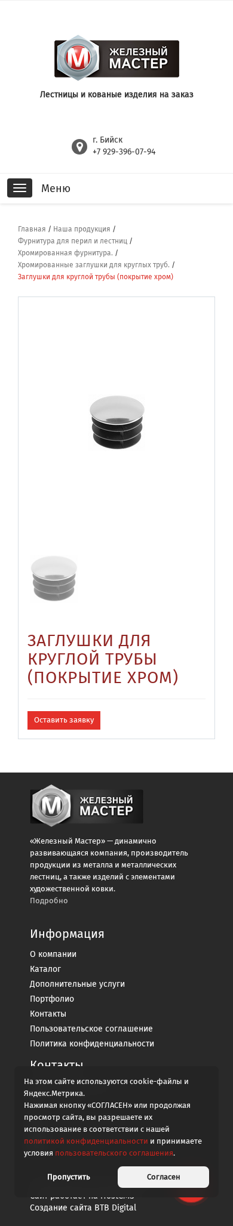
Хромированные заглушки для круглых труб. (94, 265)
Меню (55, 188)
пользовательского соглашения (114, 1152)
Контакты (48, 1014)
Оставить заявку (64, 719)
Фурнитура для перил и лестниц (72, 241)
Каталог (45, 969)
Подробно (49, 900)
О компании (53, 954)
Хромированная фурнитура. (65, 253)
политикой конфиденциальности (86, 1141)
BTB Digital (115, 1208)
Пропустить (68, 1176)
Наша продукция (82, 229)
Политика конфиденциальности (92, 1044)
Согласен (163, 1176)
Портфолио (52, 999)
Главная (32, 229)
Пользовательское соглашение (91, 1029)
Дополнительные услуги (77, 984)
